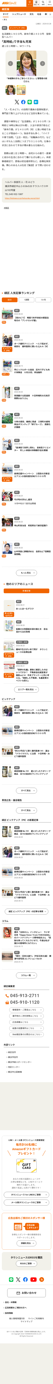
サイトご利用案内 (36, 1318)
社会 (39, 14)
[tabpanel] (26, 67)
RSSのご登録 (26, 1263)
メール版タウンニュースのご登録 (26, 1202)
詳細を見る (26, 1243)
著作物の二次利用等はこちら (25, 1016)
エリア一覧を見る (26, 689)
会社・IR (36, 4)
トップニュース (19, 14)
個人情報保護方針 (17, 1318)
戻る (5, 20)
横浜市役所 (13, 1057)
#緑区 (6, 208)
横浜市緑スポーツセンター (20, 1062)
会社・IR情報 (11, 1302)
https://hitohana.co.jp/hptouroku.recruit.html (22, 198)
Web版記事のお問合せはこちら (26, 1034)
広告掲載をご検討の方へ (16, 1308)
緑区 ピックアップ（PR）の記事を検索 (26, 911)
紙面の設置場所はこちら (23, 1028)
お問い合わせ (29, 1292)
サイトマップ (26, 1321)
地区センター (14, 1067)
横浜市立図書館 (15, 1072)
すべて (6, 14)
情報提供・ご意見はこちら (24, 1010)
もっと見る (26, 573)
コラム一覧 (26, 975)
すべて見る (26, 790)
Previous (10, 63)
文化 (32, 14)
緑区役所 (12, 1052)
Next (42, 63)
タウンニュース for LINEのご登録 (26, 1195)
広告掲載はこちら (20, 1022)
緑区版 (5, 9)
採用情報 (9, 1313)
